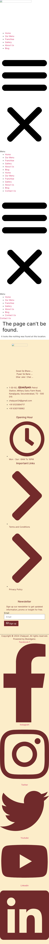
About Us (9, 45)
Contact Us (10, 191)
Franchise (9, 39)
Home (8, 33)
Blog (7, 48)
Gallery (8, 42)
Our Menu (9, 36)
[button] (24, 101)
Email (6, 613)
